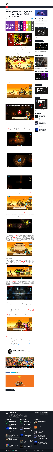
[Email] (33, 18)
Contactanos (35, 450)
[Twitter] (32, 18)
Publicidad (19, 0)
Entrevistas (45, 20)
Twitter (21, 344)
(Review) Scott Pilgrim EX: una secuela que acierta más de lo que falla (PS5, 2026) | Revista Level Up (14, 445)
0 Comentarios (11, 18)
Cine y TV (42, 20)
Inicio (6, 0)
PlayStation (46, 21)
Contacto (15, 0)
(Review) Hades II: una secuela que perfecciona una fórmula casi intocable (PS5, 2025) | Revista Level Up (14, 439)
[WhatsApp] (15, 372)
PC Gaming (42, 21)
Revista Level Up (28, 343)
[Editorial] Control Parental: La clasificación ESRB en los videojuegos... (42, 432)
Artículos (39, 20)
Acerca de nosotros (11, 0)
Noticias (39, 21)
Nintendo (36, 21)
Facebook (14, 344)
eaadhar (20, 450)
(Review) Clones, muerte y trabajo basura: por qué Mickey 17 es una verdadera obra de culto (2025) (14, 435)
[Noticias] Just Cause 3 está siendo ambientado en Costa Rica (42, 426)
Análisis (36, 20)
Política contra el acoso (45, 450)
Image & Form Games (27, 73)
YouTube (18, 344)
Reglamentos (39, 450)
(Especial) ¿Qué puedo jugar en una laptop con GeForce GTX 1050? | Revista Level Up (42, 422)
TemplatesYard (12, 450)
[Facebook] (31, 18)
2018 (8, 9)
